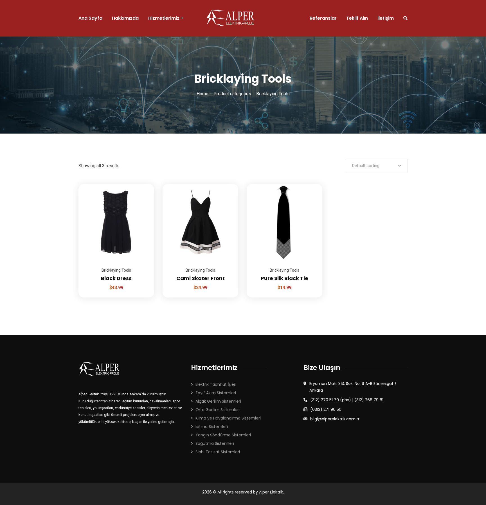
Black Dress (116, 278)
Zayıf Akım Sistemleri (215, 393)
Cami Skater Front (200, 278)
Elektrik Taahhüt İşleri (215, 384)
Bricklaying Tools (116, 270)
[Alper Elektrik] (230, 18)
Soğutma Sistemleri (214, 443)
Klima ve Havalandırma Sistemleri (228, 418)
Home (202, 93)
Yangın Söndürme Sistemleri (223, 435)
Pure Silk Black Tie (284, 278)
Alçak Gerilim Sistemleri (218, 401)
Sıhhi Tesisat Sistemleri (217, 452)
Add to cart (142, 184)
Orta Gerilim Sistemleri (217, 409)
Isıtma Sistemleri (211, 426)
